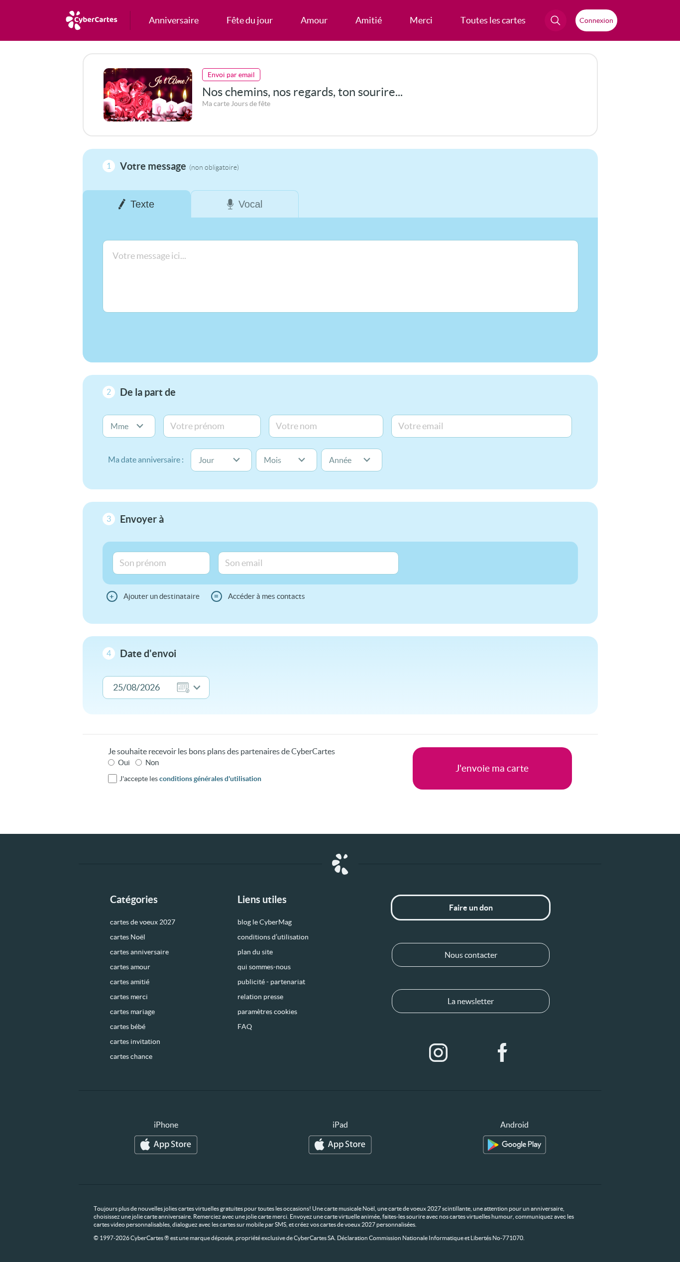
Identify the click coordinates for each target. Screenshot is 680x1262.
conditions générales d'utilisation (210, 779)
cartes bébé (127, 1027)
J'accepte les (190, 779)
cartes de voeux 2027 (142, 922)
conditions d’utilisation (273, 937)
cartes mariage (132, 1012)
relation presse (260, 997)
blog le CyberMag (264, 922)
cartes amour (130, 967)
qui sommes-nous (264, 967)
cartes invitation (135, 1041)
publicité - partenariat (271, 982)
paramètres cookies (267, 1012)
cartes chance (131, 1056)
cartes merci (129, 997)
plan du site (255, 952)
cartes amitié (129, 982)
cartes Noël (127, 937)
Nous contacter (471, 954)
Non (152, 762)
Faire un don (471, 907)
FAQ (244, 1027)
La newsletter (471, 1001)
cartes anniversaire (139, 952)
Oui (124, 762)
